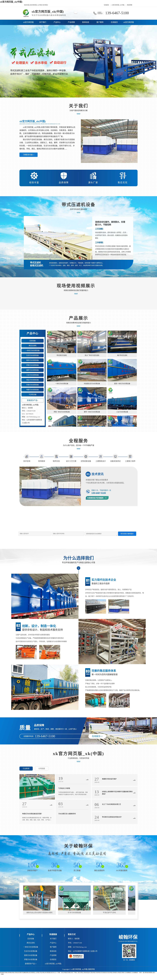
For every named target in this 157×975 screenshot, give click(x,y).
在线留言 (106, 5)
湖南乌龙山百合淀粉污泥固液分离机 (39, 912)
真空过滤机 (31, 943)
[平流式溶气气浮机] (109, 910)
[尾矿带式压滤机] (122, 352)
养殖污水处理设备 (30, 959)
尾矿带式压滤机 (122, 355)
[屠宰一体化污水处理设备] (92, 409)
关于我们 (53, 939)
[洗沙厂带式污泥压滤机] (92, 352)
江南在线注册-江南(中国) (89, 972)
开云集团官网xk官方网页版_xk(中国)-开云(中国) (33, 972)
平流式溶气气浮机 (109, 912)
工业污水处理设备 (122, 412)
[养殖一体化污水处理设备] (61, 409)
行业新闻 (26, 768)
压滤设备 (30, 939)
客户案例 (53, 947)
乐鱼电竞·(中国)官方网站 (118, 972)
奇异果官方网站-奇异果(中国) (7, 972)
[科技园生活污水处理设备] (92, 381)
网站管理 (129, 5)
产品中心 (53, 943)
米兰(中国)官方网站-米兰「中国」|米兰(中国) (72, 972)
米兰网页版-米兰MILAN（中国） (53, 972)
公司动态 (41, 768)
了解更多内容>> (28, 155)
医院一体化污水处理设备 (122, 383)
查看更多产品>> (31, 964)
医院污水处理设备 (30, 955)
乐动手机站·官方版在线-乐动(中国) (103, 972)
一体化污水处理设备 (61, 383)
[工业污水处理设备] (122, 409)
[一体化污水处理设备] (61, 381)
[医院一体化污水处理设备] (122, 381)
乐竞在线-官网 (17, 972)
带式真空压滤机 (62, 355)
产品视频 (53, 955)
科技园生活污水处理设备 (92, 383)
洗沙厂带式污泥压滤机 (92, 355)
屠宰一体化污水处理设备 (92, 412)
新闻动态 (53, 951)
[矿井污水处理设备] (74, 910)
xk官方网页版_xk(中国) (11, 2)
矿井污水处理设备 (74, 912)
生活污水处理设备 (30, 951)
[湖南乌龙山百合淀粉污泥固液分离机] (39, 910)
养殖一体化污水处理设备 (62, 412)
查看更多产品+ (32, 400)
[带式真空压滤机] (61, 352)
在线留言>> (97, 736)
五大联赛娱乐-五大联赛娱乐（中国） (133, 972)
